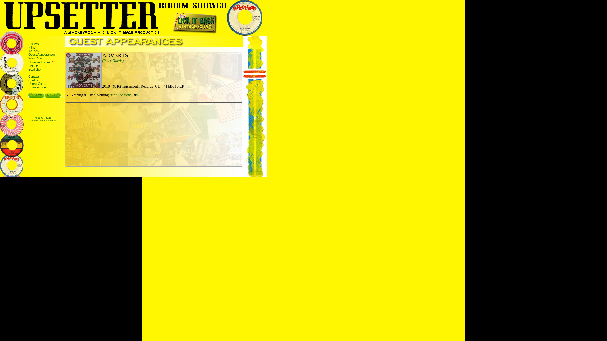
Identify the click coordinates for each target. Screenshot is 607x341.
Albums (33, 44)
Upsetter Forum (39, 62)
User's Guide (37, 83)
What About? (37, 58)
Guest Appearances (41, 54)
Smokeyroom (37, 87)
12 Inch (33, 51)
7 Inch (32, 47)
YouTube (34, 69)
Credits (33, 80)
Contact (33, 76)
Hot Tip (33, 66)
